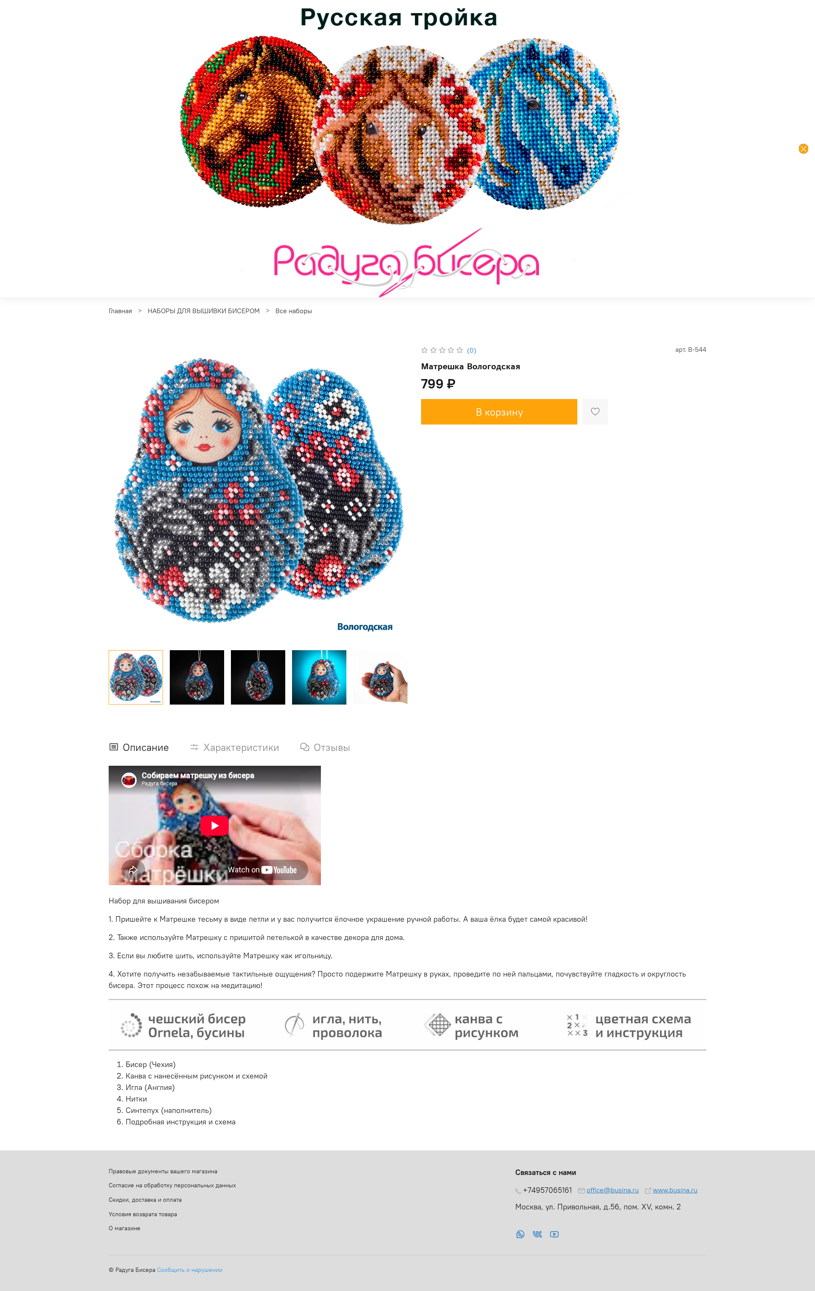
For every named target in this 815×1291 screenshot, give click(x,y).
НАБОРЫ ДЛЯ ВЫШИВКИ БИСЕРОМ (204, 310)
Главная (120, 310)
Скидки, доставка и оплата (145, 1199)
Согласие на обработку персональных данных (172, 1185)
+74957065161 (547, 1190)
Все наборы (293, 310)
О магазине (125, 1228)
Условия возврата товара (143, 1214)
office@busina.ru (613, 1190)
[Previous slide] (122, 494)
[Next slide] (394, 494)
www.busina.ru (675, 1190)
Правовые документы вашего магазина (163, 1171)
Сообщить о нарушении (189, 1270)
